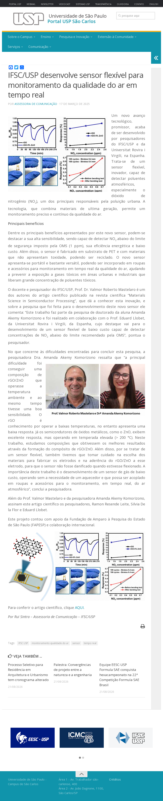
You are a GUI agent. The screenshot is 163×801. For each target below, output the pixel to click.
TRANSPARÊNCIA (103, 4)
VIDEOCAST (64, 4)
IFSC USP (23, 643)
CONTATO (139, 4)
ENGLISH (153, 4)
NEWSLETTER (47, 4)
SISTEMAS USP (83, 4)
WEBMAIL (31, 4)
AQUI (79, 607)
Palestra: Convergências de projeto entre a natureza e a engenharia (73, 669)
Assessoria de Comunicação (36, 104)
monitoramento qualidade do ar (50, 643)
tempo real (90, 643)
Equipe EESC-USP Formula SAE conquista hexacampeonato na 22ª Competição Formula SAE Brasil (119, 674)
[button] (80, 758)
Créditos (115, 779)
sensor (76, 643)
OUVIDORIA (123, 4)
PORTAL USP (15, 4)
